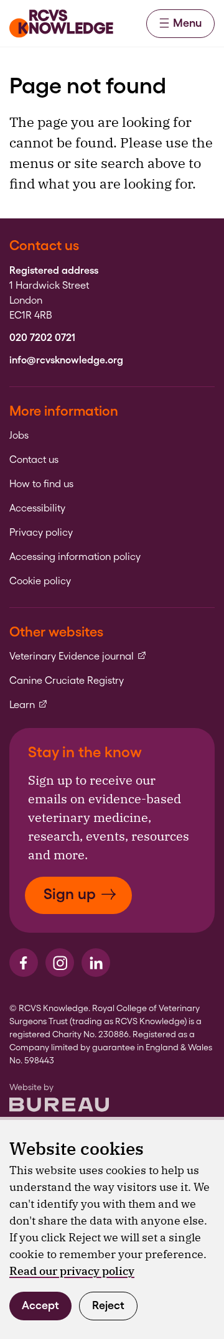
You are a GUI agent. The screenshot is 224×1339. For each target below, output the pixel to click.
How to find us (41, 484)
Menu (187, 22)
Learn (28, 705)
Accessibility (37, 508)
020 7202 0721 (42, 338)
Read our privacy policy (71, 1271)
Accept (40, 1305)
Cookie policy (40, 581)
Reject (108, 1305)
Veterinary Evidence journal (78, 656)
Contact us (33, 460)
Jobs (19, 436)
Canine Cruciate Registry (66, 681)
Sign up (70, 894)
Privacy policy (41, 533)
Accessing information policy (75, 557)
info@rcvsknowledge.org (66, 360)
